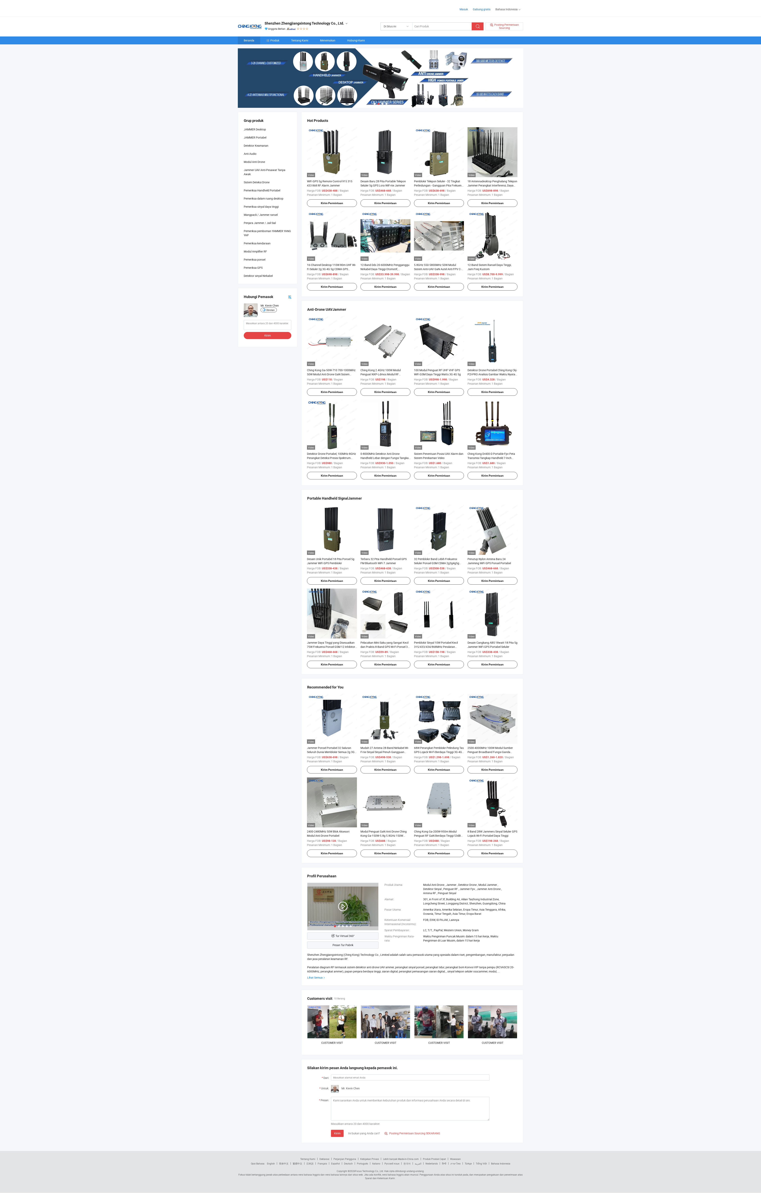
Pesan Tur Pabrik (343, 945)
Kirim (337, 1133)
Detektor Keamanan (256, 145)
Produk (274, 40)
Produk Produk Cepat (434, 1158)
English (271, 1163)
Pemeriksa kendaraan (257, 243)
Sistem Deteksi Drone (257, 182)
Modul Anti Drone (254, 162)
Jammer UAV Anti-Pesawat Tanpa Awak (264, 172)
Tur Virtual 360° (345, 936)
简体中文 (284, 1163)
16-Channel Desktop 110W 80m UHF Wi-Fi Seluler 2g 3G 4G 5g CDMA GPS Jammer (331, 269)
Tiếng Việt (481, 1163)
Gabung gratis (481, 9)
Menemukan (327, 40)
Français (322, 1163)
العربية (418, 1163)
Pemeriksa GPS (253, 268)
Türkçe (468, 1163)
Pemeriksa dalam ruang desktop (263, 198)
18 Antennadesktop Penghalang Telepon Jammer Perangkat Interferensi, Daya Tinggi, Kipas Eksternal (492, 185)
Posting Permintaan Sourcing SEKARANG (412, 1133)
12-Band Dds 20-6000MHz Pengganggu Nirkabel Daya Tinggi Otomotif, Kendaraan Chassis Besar (384, 269)
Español (335, 1163)
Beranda (249, 40)
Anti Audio (250, 154)
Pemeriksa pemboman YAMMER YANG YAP (267, 233)
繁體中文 (297, 1163)
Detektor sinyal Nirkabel (258, 276)
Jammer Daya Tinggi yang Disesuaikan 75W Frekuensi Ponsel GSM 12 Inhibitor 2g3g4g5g (331, 647)
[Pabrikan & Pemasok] (263, 7)
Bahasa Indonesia (500, 1163)
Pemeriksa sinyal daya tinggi (261, 206)
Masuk (464, 9)
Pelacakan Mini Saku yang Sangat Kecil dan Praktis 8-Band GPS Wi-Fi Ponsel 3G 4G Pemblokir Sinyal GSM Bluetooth (385, 647)
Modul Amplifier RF (255, 251)
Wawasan (455, 1158)
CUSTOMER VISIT (332, 1043)
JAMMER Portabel (255, 137)
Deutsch (348, 1163)
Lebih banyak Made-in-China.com (401, 1158)
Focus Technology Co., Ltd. (369, 1171)
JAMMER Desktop (255, 129)
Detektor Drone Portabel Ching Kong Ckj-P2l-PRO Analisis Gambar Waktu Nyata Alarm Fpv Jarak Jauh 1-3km (492, 374)
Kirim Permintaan (332, 203)
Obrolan (270, 310)
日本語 (310, 1163)
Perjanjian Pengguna (345, 1158)
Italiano (376, 1163)
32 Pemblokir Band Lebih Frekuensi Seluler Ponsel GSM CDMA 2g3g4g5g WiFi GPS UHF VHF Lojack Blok (436, 563)
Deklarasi (324, 1158)
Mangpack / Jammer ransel (261, 215)
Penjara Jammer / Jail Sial (260, 223)
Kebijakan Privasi (369, 1158)
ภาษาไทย (455, 1163)
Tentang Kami (299, 40)
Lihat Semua (315, 977)
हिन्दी (444, 1163)
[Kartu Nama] (289, 296)
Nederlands (431, 1163)
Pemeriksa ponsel (254, 259)
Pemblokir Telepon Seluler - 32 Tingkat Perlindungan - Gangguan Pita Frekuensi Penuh (439, 185)
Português (362, 1163)
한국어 (407, 1163)
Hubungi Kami (356, 40)
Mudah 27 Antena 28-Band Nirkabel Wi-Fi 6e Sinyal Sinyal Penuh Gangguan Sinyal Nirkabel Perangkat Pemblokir (384, 752)
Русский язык (391, 1163)
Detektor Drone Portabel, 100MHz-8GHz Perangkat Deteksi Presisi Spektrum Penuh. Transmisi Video (331, 458)
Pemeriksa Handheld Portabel (262, 190)
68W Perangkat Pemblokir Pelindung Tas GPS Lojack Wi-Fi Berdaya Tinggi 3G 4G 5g (439, 752)
